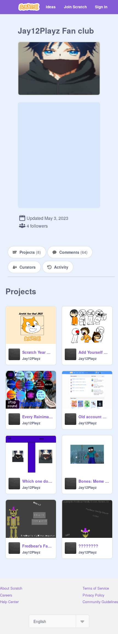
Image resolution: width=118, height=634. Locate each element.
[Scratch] (29, 7)
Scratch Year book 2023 (37, 352)
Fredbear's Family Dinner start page (37, 546)
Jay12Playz (31, 358)
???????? (88, 546)
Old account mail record (93, 416)
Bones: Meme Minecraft (93, 481)
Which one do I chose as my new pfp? (37, 481)
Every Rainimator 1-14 (37, 416)
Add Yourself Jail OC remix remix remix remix (93, 352)
